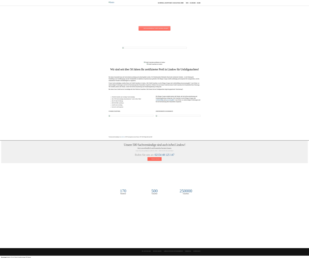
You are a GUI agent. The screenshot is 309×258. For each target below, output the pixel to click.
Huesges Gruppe (157, 251)
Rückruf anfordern (155, 159)
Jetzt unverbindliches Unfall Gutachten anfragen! (155, 28)
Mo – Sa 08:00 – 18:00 (193, 3)
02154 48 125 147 (164, 154)
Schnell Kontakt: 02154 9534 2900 (170, 3)
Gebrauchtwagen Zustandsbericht (173, 251)
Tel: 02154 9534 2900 (146, 251)
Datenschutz (196, 251)
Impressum (188, 251)
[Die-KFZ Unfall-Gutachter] (111, 3)
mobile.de (123, 136)
